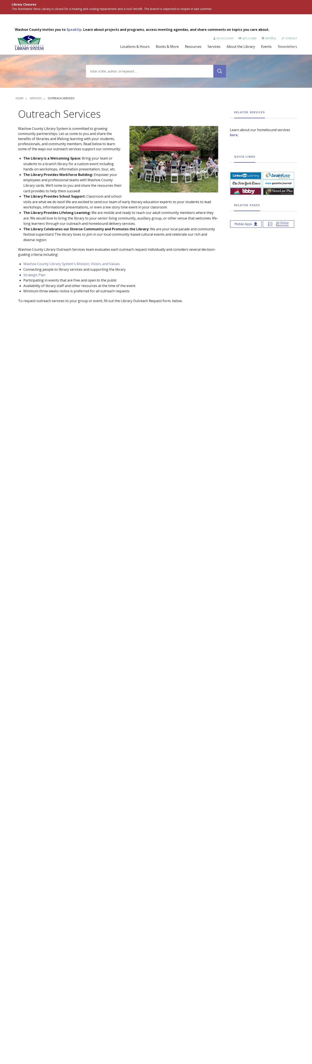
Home (20, 98)
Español (270, 38)
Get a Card (249, 38)
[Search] (219, 71)
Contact (291, 38)
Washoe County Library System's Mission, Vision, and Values (71, 264)
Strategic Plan (34, 275)
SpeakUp (74, 29)
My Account (225, 38)
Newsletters (287, 46)
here (234, 135)
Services (35, 98)
